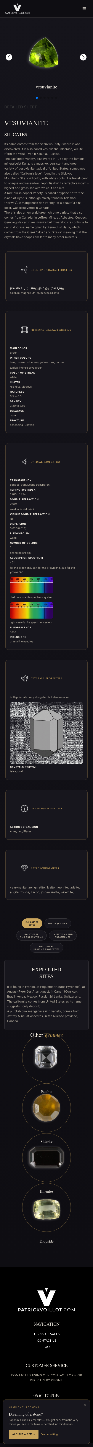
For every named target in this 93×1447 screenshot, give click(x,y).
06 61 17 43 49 (46, 1395)
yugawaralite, (51, 892)
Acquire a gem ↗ (23, 1434)
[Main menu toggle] (84, 8)
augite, (15, 892)
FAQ (46, 1347)
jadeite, (75, 887)
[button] (9, 57)
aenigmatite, (37, 887)
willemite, (67, 892)
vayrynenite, (19, 887)
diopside (47, 1241)
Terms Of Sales (47, 1334)
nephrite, (63, 887)
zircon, (36, 892)
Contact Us (46, 1340)
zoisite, (25, 892)
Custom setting (49, 1434)
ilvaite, (51, 887)
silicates (15, 134)
